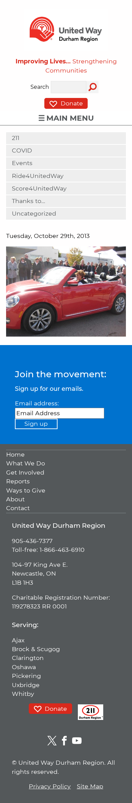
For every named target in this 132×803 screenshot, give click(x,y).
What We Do (25, 463)
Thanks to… (28, 200)
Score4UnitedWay (39, 188)
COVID (22, 150)
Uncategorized (34, 213)
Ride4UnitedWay (38, 175)
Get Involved (25, 472)
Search (39, 87)
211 (15, 137)
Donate (71, 103)
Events (22, 162)
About (15, 499)
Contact (18, 508)
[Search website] (92, 87)
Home (15, 454)
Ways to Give (25, 490)
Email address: (37, 403)
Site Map (90, 786)
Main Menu (70, 118)
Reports (18, 481)
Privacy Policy (50, 786)
